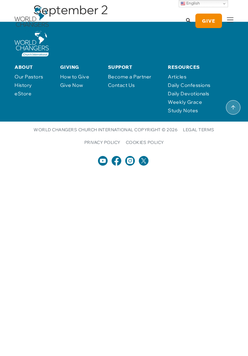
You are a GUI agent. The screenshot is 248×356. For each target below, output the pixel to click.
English (192, 3)
